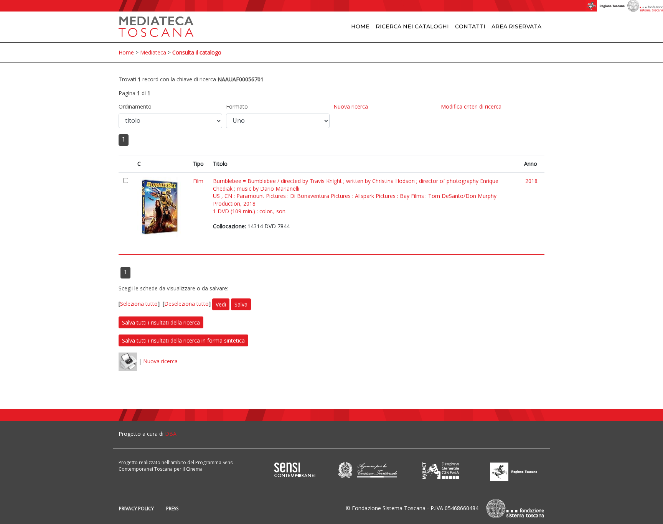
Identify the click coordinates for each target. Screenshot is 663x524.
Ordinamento (135, 106)
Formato (237, 106)
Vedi (221, 304)
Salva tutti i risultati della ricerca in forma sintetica (183, 340)
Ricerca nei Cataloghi (412, 26)
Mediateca (153, 52)
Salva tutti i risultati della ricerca (161, 322)
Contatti (470, 26)
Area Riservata (516, 26)
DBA (170, 433)
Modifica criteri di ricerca (471, 106)
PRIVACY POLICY (136, 508)
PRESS (172, 508)
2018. (532, 181)
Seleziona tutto (139, 303)
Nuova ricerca (350, 106)
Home (360, 26)
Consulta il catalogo (196, 52)
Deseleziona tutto (186, 303)
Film (198, 181)
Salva (240, 304)
